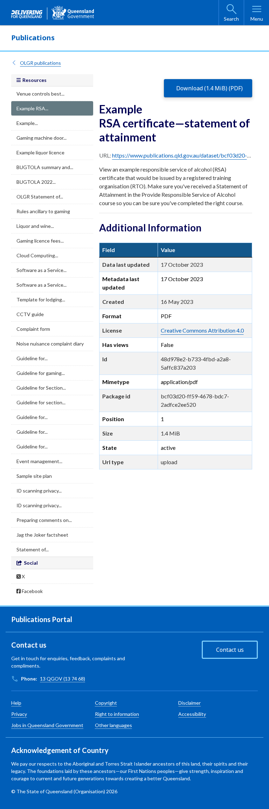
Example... (27, 123)
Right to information (117, 714)
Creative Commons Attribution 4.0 (202, 330)
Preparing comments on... (44, 520)
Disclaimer (189, 703)
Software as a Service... (41, 270)
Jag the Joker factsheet (42, 535)
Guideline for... (32, 358)
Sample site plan (34, 476)
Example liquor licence (40, 152)
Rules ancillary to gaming (43, 211)
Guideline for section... (40, 402)
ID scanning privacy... (39, 491)
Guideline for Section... (41, 388)
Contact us (230, 650)
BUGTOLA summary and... (44, 167)
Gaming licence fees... (40, 241)
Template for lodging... (40, 299)
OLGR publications (40, 63)
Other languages (113, 725)
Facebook (32, 591)
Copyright (106, 703)
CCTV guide (30, 314)
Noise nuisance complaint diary (50, 344)
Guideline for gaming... (40, 373)
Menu (256, 19)
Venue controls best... (40, 94)
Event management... (39, 461)
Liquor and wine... (35, 226)
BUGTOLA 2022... (36, 182)
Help (16, 703)
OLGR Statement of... (39, 197)
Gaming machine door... (41, 138)
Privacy (19, 714)
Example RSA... (32, 108)
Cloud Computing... (37, 255)
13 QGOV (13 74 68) (62, 679)
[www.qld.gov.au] (52, 13)
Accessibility (192, 714)
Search (231, 19)
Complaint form (33, 329)
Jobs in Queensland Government (47, 725)
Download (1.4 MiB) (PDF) (209, 88)
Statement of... (32, 549)
